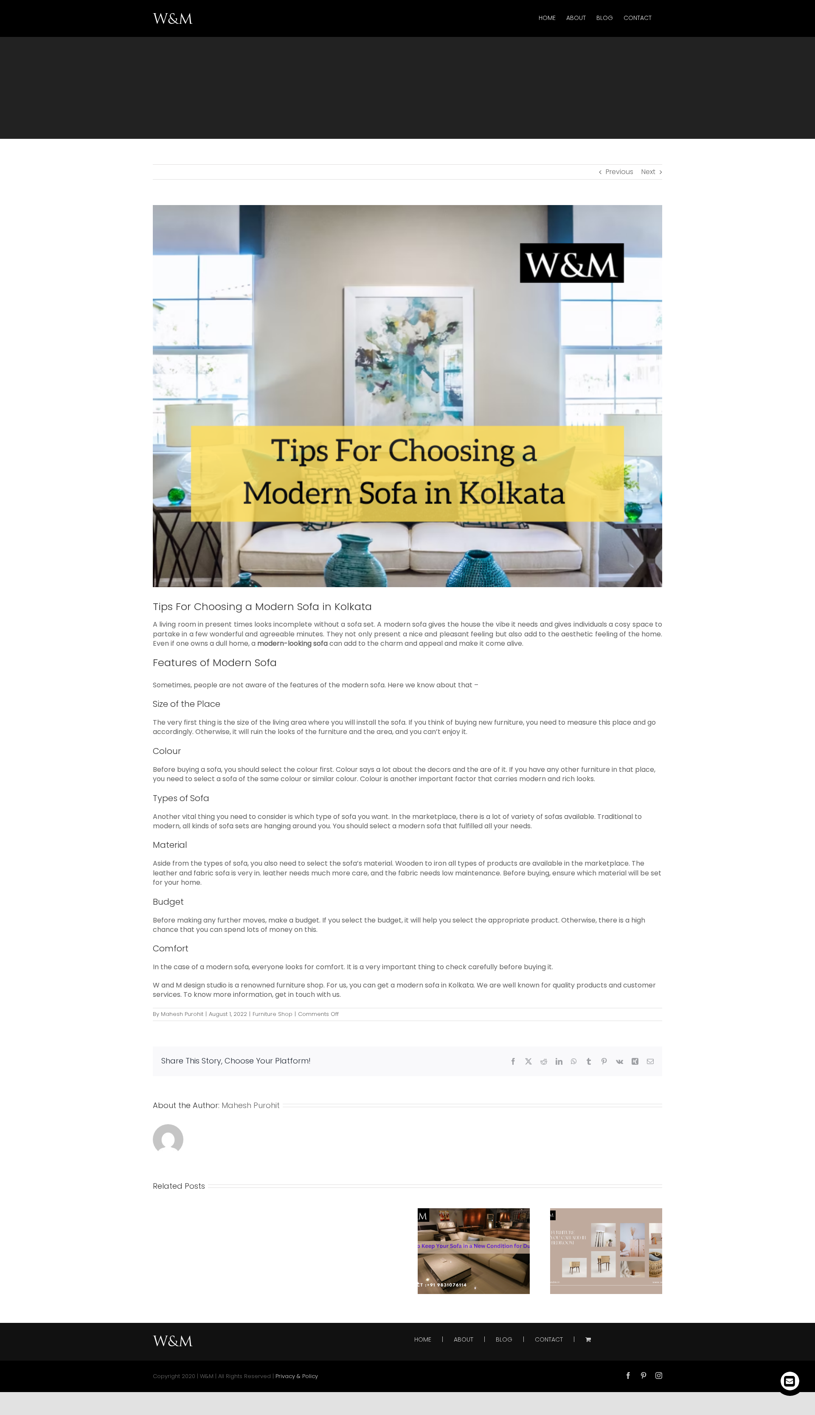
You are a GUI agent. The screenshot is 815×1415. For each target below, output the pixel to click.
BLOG (504, 1340)
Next (648, 172)
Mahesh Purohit (182, 1014)
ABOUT (463, 1340)
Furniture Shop (272, 1014)
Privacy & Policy (296, 1376)
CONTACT (549, 1340)
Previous (619, 172)
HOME (422, 1340)
